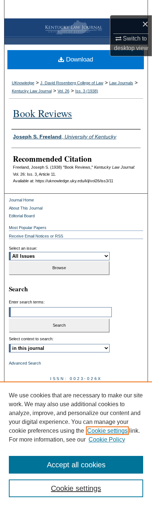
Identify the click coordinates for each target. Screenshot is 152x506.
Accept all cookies (76, 465)
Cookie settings (107, 431)
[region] (76, 444)
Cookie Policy (107, 439)
